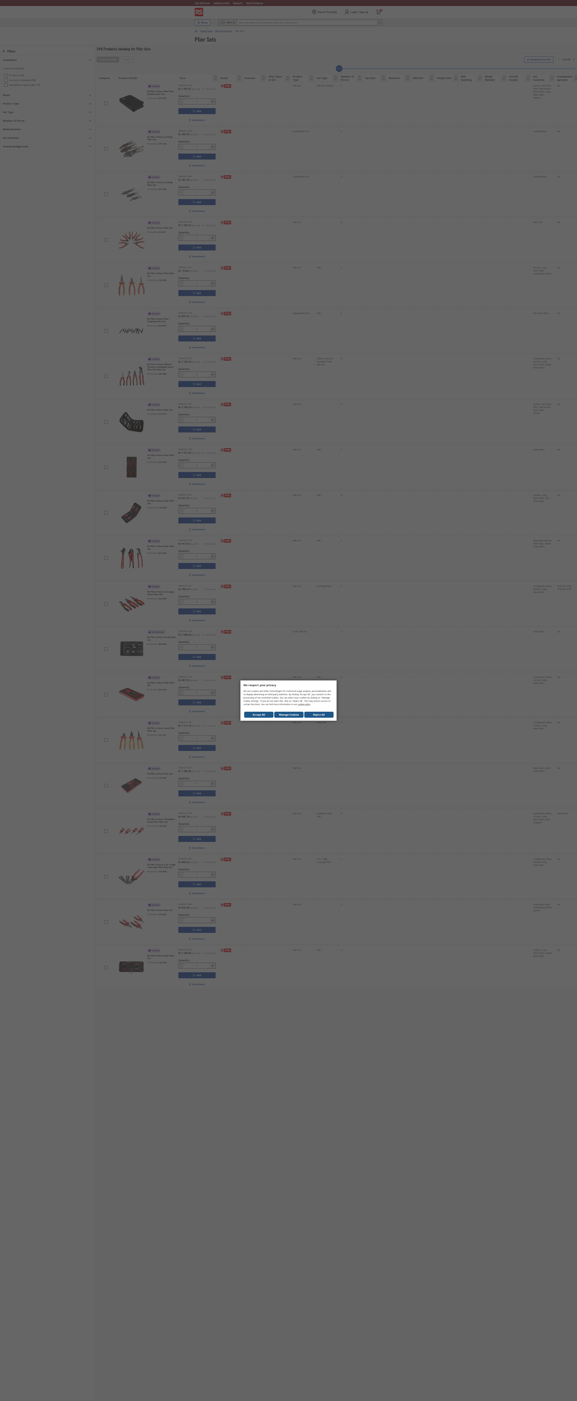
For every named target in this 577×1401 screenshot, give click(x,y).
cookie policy (304, 704)
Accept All (259, 714)
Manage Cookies (289, 714)
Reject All (319, 714)
